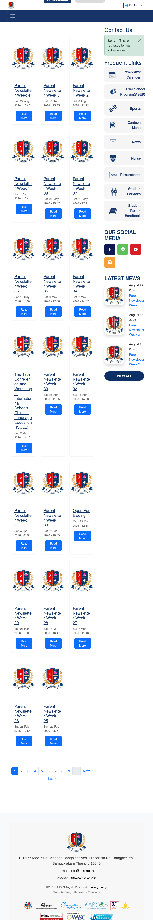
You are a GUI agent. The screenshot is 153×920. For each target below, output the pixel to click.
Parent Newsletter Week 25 (52, 713)
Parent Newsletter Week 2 (81, 90)
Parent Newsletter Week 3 (52, 90)
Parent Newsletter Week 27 (81, 615)
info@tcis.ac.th (82, 871)
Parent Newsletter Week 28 (52, 615)
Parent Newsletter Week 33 (52, 381)
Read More (24, 116)
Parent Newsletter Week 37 (81, 186)
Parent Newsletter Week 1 (23, 183)
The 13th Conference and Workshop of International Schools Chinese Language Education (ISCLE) (23, 400)
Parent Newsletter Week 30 (52, 517)
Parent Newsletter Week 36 (23, 283)
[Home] (12, 5)
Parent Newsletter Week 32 (81, 381)
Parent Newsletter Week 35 (52, 283)
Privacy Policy (98, 887)
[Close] (139, 40)
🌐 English (131, 5)
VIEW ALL (124, 376)
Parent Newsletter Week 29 (23, 615)
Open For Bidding (81, 512)
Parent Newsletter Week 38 (52, 186)
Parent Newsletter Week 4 (23, 90)
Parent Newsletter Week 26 (23, 713)
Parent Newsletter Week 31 (23, 517)
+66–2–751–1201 (83, 878)
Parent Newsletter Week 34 (81, 283)
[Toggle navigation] (12, 16)
